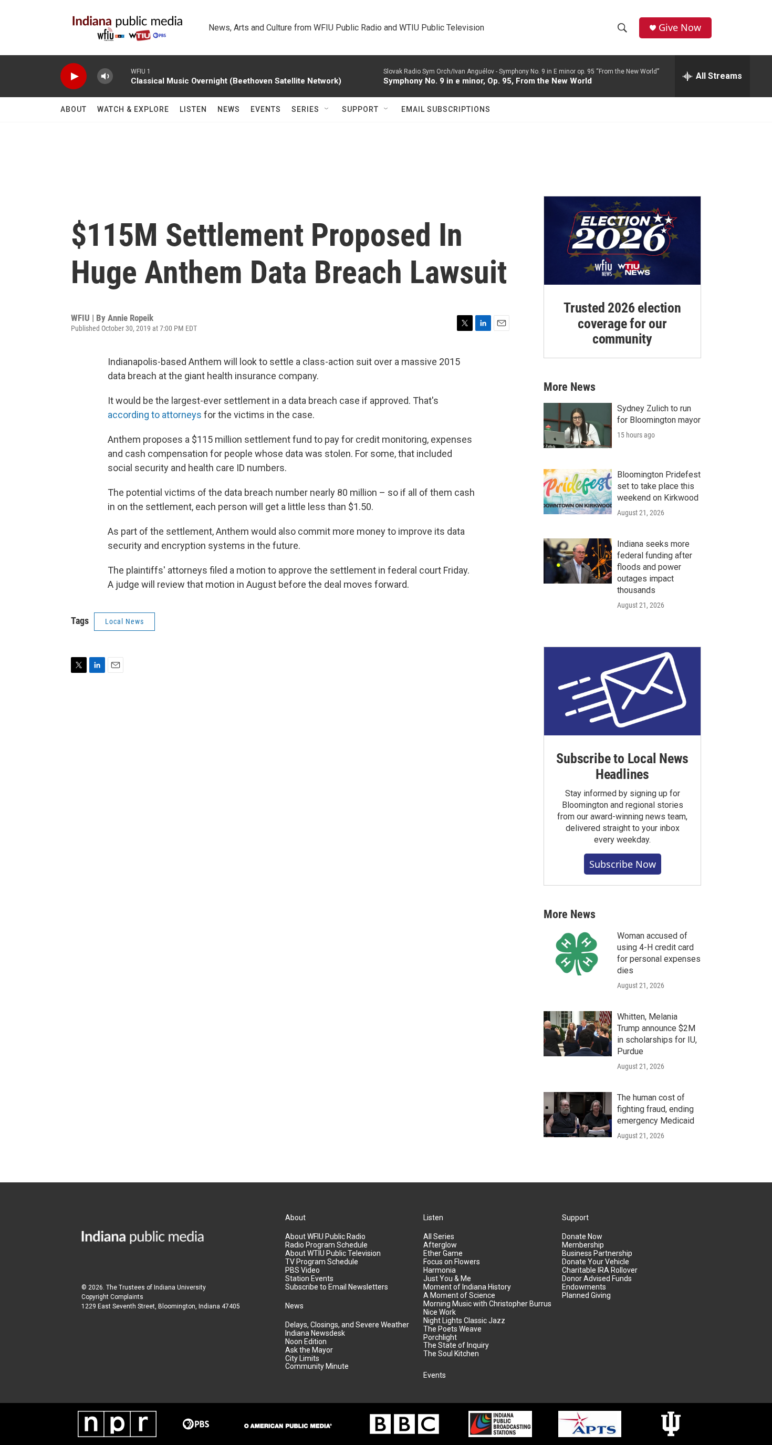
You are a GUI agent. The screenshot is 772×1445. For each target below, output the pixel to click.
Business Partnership (597, 1253)
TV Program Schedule (321, 1262)
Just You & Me (447, 1279)
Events (266, 109)
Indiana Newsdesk (315, 1333)
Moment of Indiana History (467, 1287)
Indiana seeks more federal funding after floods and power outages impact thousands (654, 567)
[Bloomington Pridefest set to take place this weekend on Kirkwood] (578, 491)
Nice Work (439, 1312)
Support (360, 109)
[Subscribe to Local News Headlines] (622, 691)
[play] (73, 76)
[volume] (105, 76)
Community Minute (317, 1366)
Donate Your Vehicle (595, 1262)
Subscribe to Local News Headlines (622, 766)
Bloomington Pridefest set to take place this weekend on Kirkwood (659, 486)
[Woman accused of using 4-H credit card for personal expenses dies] (578, 952)
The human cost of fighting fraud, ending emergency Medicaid (655, 1109)
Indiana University (180, 1287)
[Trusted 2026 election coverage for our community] (622, 240)
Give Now (680, 27)
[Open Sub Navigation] (327, 109)
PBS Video (302, 1270)
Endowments (584, 1287)
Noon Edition (306, 1342)
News (228, 109)
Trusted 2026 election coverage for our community (622, 323)
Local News (124, 621)
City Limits (302, 1359)
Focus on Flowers (451, 1262)
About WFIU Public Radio (325, 1237)
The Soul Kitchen (451, 1354)
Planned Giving (586, 1296)
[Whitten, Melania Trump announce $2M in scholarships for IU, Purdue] (578, 1033)
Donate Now (582, 1237)
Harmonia (439, 1270)
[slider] (121, 75)
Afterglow (440, 1245)
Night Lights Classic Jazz (464, 1321)
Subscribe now (622, 864)
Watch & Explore (133, 109)
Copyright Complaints (112, 1297)
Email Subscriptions (446, 109)
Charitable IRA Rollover (600, 1270)
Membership (583, 1245)
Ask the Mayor (309, 1350)
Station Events (309, 1279)
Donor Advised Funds (597, 1279)
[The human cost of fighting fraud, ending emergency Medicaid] (578, 1114)
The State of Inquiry (456, 1345)
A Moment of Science (459, 1296)
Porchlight (440, 1338)
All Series (438, 1237)
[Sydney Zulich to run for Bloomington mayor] (578, 425)
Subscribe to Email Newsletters (336, 1287)
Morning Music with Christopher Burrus (487, 1304)
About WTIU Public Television (333, 1253)
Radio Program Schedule (326, 1245)
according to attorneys (155, 414)
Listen (193, 109)
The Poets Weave (452, 1329)
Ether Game (443, 1253)
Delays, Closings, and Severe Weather (347, 1325)
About (73, 109)
